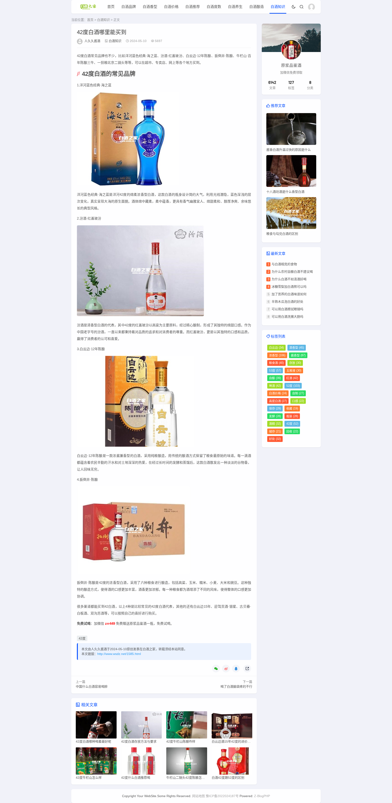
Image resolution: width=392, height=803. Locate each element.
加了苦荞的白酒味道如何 (289, 294)
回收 (292, 431)
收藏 (292, 408)
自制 (298, 393)
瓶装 (292, 416)
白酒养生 (235, 7)
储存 (275, 431)
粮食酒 (276, 362)
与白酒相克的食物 (284, 264)
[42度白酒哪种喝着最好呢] (96, 726)
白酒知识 (278, 7)
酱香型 (298, 355)
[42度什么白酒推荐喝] (141, 762)
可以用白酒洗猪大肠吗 (287, 316)
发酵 (275, 416)
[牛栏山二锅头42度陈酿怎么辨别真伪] (186, 762)
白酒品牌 (128, 7)
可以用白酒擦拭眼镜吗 (287, 309)
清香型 (296, 347)
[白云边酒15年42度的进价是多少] (232, 726)
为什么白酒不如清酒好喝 (289, 279)
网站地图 (198, 796)
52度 (293, 385)
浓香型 (277, 355)
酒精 (275, 423)
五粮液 (294, 370)
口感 (298, 401)
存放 (295, 362)
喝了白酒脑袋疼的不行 (236, 686)
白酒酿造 (256, 7)
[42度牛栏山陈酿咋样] (186, 726)
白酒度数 (214, 7)
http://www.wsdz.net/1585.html (119, 654)
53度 (275, 370)
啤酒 (275, 385)
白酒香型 (150, 7)
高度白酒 (278, 401)
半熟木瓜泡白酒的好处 (287, 301)
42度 (82, 638)
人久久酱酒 (92, 41)
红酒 (292, 378)
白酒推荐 (192, 7)
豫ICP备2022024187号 (222, 796)
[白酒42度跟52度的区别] (232, 762)
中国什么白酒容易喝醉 (92, 686)
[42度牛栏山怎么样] (96, 762)
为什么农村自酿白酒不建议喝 (292, 271)
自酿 (275, 378)
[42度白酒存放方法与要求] (141, 726)
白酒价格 (171, 7)
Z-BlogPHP (262, 796)
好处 (275, 439)
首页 (111, 7)
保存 (275, 408)
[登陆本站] (311, 7)
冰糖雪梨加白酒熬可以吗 (289, 286)
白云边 (276, 347)
